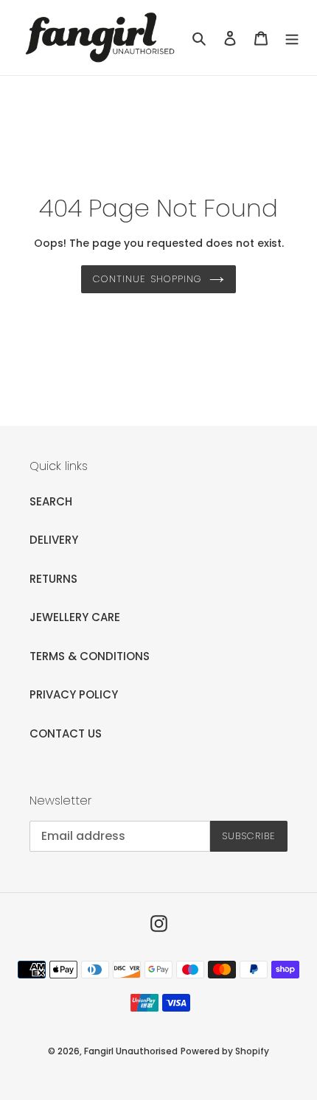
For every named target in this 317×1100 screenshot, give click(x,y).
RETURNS (53, 578)
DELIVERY (53, 539)
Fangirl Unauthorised (131, 1051)
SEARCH (50, 501)
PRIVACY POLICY (73, 694)
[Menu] (291, 38)
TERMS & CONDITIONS (89, 656)
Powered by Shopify (225, 1051)
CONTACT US (65, 733)
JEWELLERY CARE (74, 617)
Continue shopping (147, 279)
